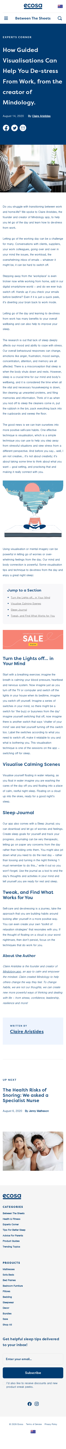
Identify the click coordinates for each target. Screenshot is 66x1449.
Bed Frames (9, 1280)
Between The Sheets (33, 18)
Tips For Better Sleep (14, 1229)
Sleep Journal (19, 609)
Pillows (6, 1291)
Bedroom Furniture (13, 1285)
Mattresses (9, 1269)
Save (5, 1319)
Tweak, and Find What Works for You (33, 615)
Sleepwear (8, 1302)
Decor (6, 1307)
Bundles (7, 1313)
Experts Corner (11, 1224)
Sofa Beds (8, 1274)
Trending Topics (11, 1246)
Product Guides (11, 1241)
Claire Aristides (41, 116)
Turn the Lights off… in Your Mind (30, 597)
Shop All (7, 1324)
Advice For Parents (13, 1235)
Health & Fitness (11, 1218)
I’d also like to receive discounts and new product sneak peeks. (32, 1385)
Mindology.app (12, 971)
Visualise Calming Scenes (26, 603)
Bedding (7, 1296)
